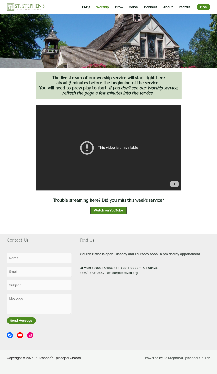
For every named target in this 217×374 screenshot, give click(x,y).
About (168, 7)
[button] (203, 7)
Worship (102, 7)
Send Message (21, 320)
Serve (133, 7)
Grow (119, 7)
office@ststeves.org (122, 273)
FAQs (86, 7)
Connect (150, 7)
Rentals (184, 7)
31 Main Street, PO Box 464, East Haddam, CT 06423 (119, 268)
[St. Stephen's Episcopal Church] (26, 7)
